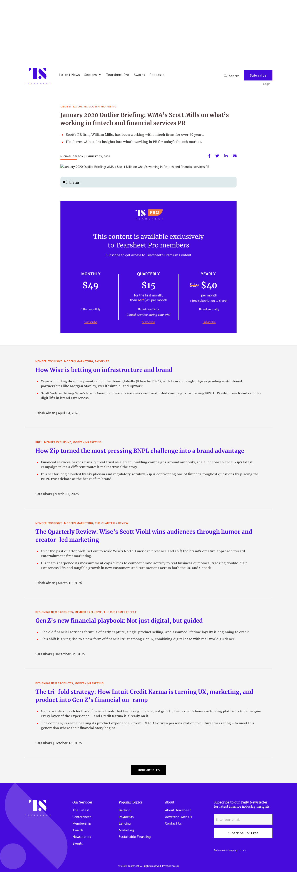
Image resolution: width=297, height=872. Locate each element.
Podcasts (157, 74)
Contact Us (173, 823)
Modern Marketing (102, 106)
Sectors (90, 74)
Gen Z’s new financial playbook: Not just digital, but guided (119, 620)
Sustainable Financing (135, 836)
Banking (124, 810)
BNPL (38, 442)
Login (266, 83)
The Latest (81, 810)
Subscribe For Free (243, 832)
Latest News (69, 74)
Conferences (81, 816)
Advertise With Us (178, 816)
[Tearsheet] (38, 76)
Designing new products (54, 612)
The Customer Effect (120, 612)
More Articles (149, 770)
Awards (139, 74)
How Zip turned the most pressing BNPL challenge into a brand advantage (139, 450)
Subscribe (258, 75)
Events (77, 843)
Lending (125, 823)
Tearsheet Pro (117, 74)
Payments (102, 361)
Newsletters (81, 836)
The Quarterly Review (111, 523)
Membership (81, 823)
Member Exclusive (73, 106)
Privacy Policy (170, 865)
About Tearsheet (178, 810)
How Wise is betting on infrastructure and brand (103, 369)
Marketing (126, 830)
